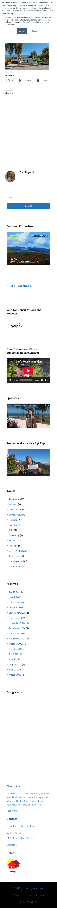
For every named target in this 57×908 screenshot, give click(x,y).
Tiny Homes (15, 556)
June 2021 (14, 659)
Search (28, 205)
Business (13, 504)
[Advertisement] (28, 734)
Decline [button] (35, 31)
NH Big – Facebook (19, 285)
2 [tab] (25, 270)
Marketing (14, 535)
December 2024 (17, 617)
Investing (13, 524)
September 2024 (17, 628)
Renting (13, 545)
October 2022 (16, 648)
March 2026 (15, 597)
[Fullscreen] (46, 380)
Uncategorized (16, 561)
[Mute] (41, 380)
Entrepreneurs (16, 514)
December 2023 (17, 633)
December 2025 (17, 602)
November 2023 (17, 638)
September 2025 (17, 612)
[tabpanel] (28, 248)
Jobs (11, 530)
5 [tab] (38, 270)
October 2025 (16, 607)
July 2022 (13, 654)
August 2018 (15, 664)
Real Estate (14, 540)
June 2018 (14, 669)
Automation (15, 499)
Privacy (16, 895)
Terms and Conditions (33, 895)
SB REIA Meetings (18, 550)
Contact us (12, 845)
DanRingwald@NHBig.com (22, 838)
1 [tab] (21, 270)
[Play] (10, 380)
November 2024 (17, 623)
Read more (12, 811)
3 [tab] (29, 270)
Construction (15, 509)
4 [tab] (34, 270)
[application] (28, 370)
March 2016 (15, 674)
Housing (13, 519)
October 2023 (16, 643)
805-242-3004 (16, 833)
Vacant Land (15, 566)
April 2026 (14, 592)
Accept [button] (22, 31)
